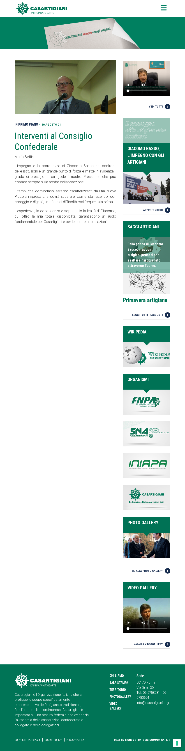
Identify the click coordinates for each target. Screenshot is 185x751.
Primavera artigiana (145, 300)
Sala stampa (118, 682)
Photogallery (119, 696)
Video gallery (115, 706)
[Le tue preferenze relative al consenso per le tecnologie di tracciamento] (177, 743)
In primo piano (26, 124)
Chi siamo (116, 676)
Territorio (117, 689)
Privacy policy (76, 740)
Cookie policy (53, 740)
